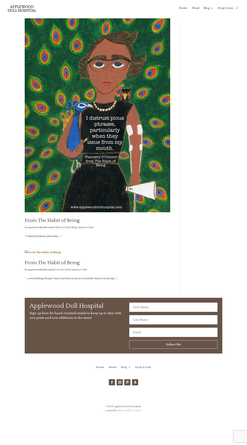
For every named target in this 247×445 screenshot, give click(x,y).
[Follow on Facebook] (112, 382)
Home (183, 8)
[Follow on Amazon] (135, 382)
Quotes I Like (86, 227)
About (195, 8)
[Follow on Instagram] (120, 382)
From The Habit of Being (52, 220)
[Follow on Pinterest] (127, 382)
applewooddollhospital (41, 227)
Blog (207, 8)
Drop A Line (225, 8)
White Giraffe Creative (130, 410)
